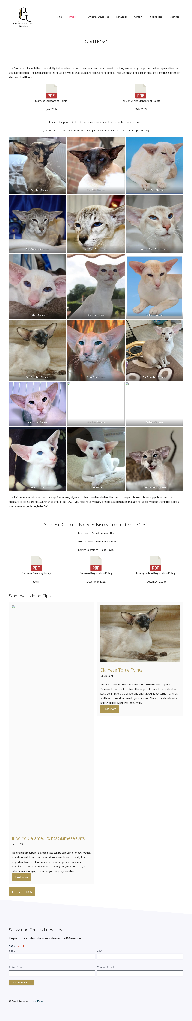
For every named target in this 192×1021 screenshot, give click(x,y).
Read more (21, 877)
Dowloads (121, 16)
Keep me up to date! (21, 982)
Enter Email (16, 967)
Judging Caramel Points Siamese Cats (48, 838)
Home (59, 16)
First (12, 950)
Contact (138, 16)
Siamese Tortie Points (121, 670)
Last (99, 950)
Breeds (73, 16)
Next (29, 891)
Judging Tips (156, 16)
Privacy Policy (36, 1001)
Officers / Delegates (98, 16)
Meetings (174, 16)
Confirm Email (105, 967)
